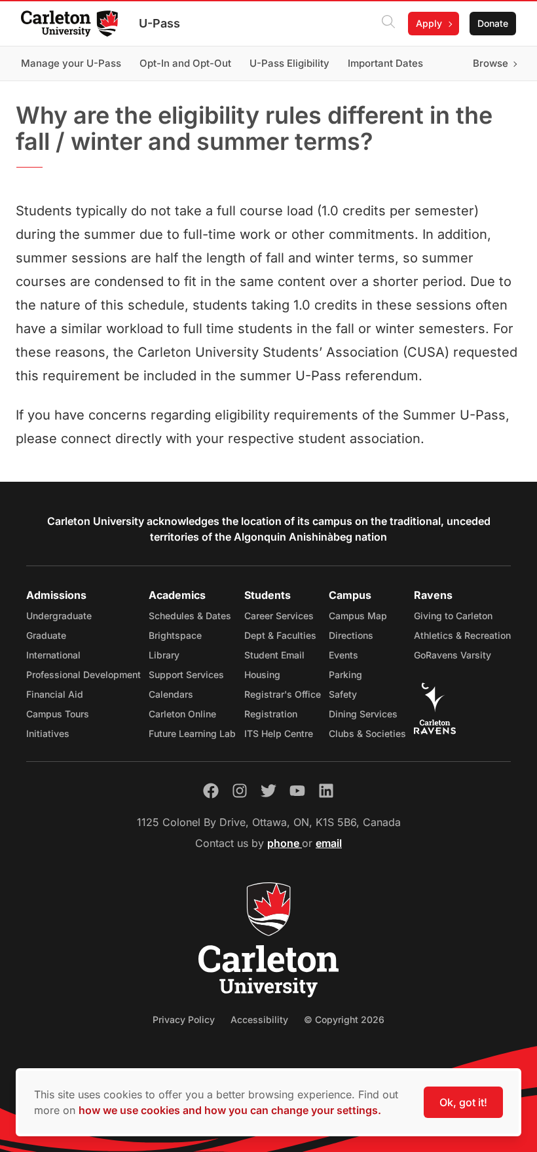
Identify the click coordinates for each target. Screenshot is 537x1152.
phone (284, 843)
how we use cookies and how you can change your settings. (230, 1110)
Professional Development (83, 674)
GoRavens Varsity (452, 654)
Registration (270, 713)
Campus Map (358, 615)
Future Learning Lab (192, 733)
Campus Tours (57, 713)
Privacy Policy (184, 1019)
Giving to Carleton (453, 615)
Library (164, 654)
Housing (262, 674)
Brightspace (175, 635)
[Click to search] (388, 23)
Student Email (274, 654)
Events (343, 654)
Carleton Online (182, 713)
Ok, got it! (463, 1102)
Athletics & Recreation (462, 635)
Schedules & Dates (190, 615)
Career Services (279, 615)
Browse (490, 63)
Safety (343, 694)
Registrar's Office (282, 694)
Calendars (171, 694)
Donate (492, 23)
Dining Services (363, 713)
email (329, 843)
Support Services (186, 674)
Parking (345, 674)
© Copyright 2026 (344, 1019)
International (53, 654)
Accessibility (259, 1019)
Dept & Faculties (280, 635)
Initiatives (47, 733)
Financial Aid (54, 694)
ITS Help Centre (278, 733)
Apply (429, 23)
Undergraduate (59, 615)
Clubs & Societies (367, 733)
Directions (351, 635)
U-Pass (159, 23)
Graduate (46, 635)
